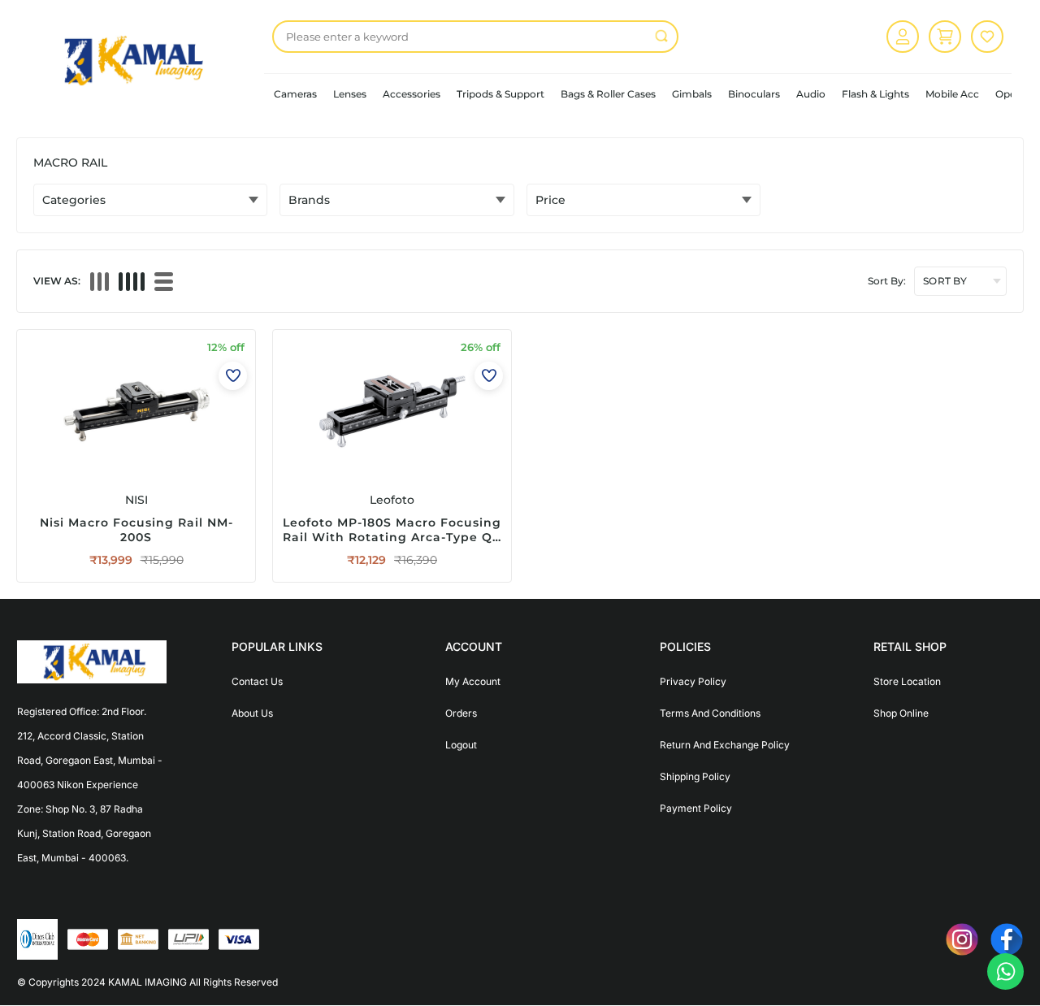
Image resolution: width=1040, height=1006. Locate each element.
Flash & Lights (875, 94)
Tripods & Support (500, 94)
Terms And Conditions (710, 713)
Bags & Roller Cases (608, 94)
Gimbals (692, 94)
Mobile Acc (952, 94)
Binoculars (754, 94)
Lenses (349, 94)
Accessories (411, 94)
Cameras (295, 94)
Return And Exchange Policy (725, 745)
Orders (461, 713)
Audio (811, 94)
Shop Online (901, 713)
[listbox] (475, 36)
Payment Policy (696, 808)
